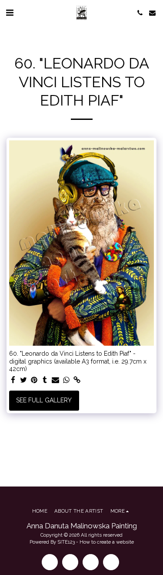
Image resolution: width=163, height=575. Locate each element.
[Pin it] (34, 380)
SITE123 (66, 542)
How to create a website (107, 542)
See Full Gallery (44, 400)
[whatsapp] (66, 380)
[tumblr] (45, 380)
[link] (77, 380)
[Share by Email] (56, 380)
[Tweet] (24, 380)
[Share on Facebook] (13, 380)
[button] (9, 12)
